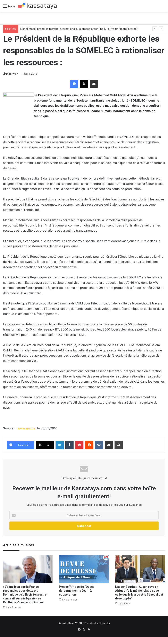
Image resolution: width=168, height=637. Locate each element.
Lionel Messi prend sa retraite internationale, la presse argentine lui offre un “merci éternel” (79, 28)
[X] (84, 84)
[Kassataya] (37, 6)
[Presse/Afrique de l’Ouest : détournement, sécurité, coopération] (84, 569)
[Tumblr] (69, 445)
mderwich (12, 73)
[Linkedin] (60, 445)
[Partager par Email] (94, 84)
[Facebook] (74, 84)
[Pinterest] (79, 445)
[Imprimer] (119, 445)
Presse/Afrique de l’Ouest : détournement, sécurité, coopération (77, 590)
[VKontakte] (99, 445)
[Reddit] (89, 445)
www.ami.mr (26, 428)
